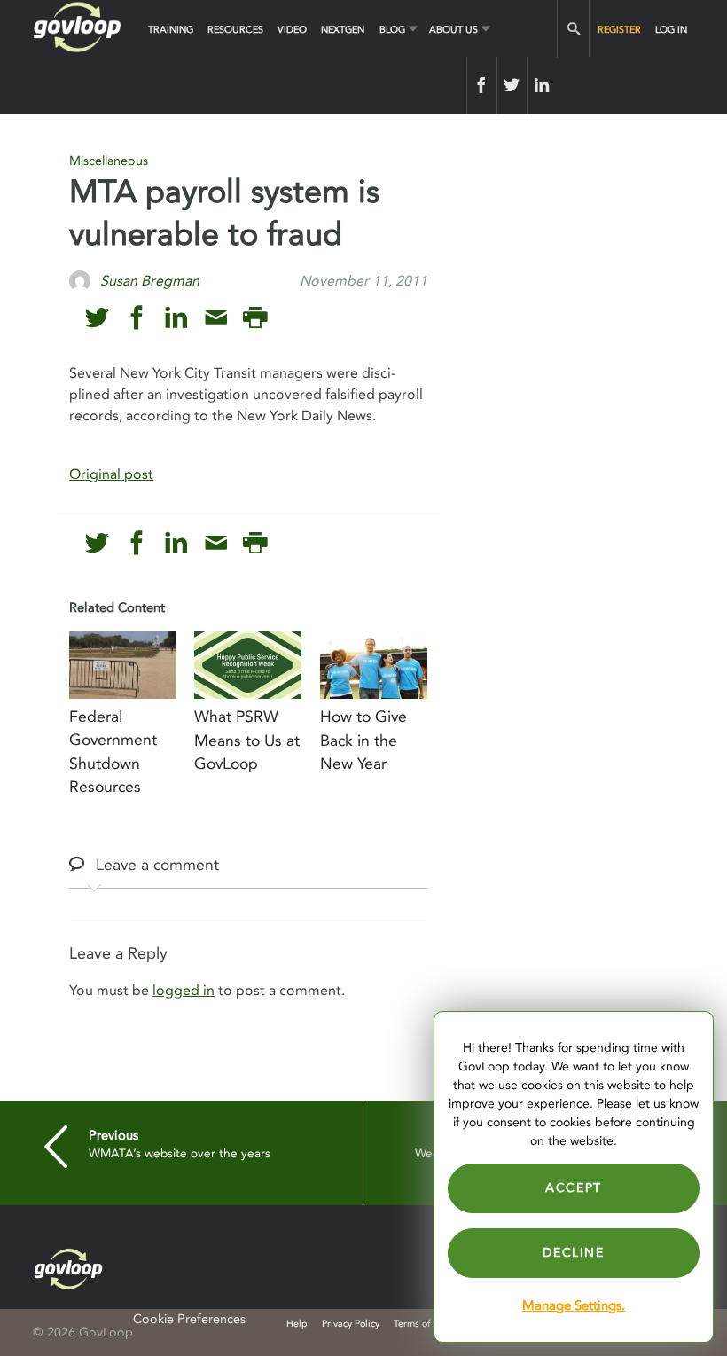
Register (619, 29)
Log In (671, 29)
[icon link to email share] (216, 318)
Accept (573, 1188)
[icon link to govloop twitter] (97, 318)
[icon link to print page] (255, 318)
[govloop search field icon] (573, 29)
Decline (573, 1252)
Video (292, 29)
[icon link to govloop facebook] (137, 318)
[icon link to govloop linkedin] (176, 318)
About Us (453, 29)
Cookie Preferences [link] (189, 1319)
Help (297, 1323)
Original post (111, 474)
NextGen (342, 29)
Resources (235, 29)
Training (170, 29)
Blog (392, 29)
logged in (183, 990)
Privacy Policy (350, 1323)
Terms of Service (429, 1323)
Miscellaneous (108, 161)
